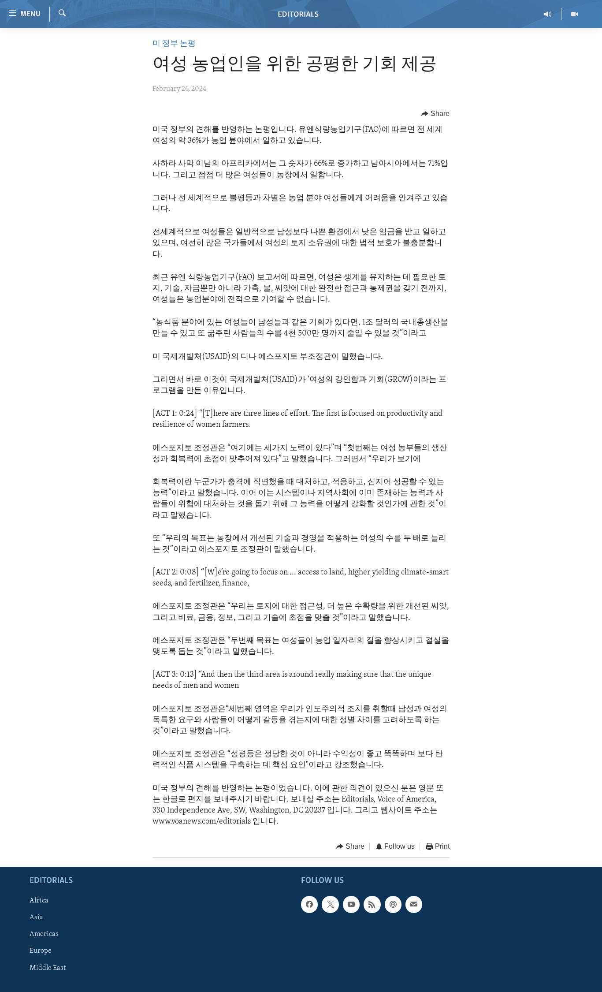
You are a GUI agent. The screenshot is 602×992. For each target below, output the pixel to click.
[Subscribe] (413, 904)
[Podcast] (393, 904)
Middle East (48, 967)
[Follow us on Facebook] (309, 904)
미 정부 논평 (174, 44)
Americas (44, 934)
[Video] (574, 14)
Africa (39, 900)
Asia (36, 917)
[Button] (435, 113)
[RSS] (372, 904)
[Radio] (548, 14)
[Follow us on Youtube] (351, 904)
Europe (41, 951)
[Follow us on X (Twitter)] (330, 904)
